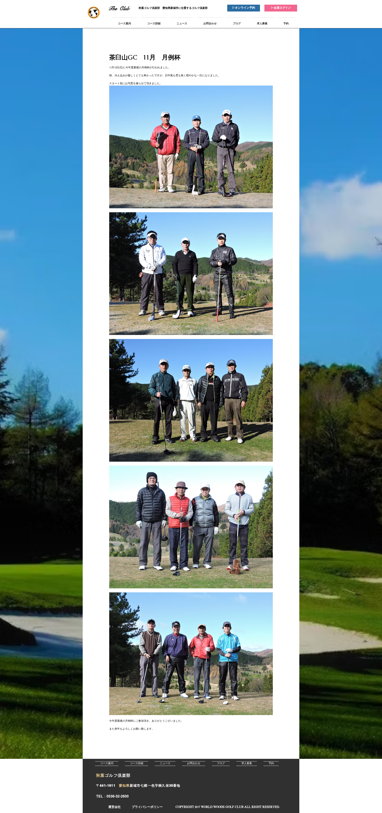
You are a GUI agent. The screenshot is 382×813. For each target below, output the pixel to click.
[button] (227, 807)
